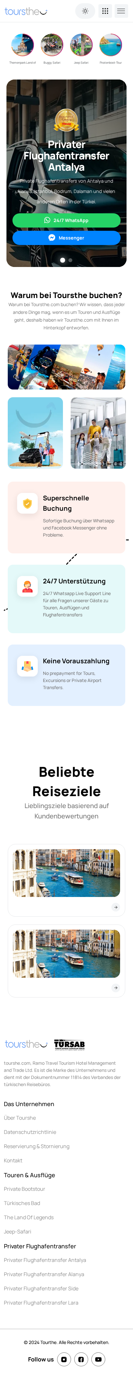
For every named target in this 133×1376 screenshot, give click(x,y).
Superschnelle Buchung (66, 503)
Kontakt (13, 1160)
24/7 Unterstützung (74, 581)
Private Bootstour (24, 1188)
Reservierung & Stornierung (36, 1146)
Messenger (71, 238)
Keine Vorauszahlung (76, 660)
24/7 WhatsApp (71, 220)
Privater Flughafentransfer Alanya (44, 1274)
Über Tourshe (20, 1117)
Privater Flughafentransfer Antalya (45, 1260)
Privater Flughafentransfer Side (41, 1288)
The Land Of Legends (29, 1217)
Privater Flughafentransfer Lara (41, 1302)
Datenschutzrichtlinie (30, 1132)
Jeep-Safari (17, 1231)
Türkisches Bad (22, 1203)
